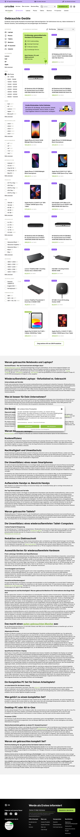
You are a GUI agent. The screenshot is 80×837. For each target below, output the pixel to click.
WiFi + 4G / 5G (12, 300)
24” (9, 148)
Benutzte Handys (9, 433)
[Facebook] (11, 814)
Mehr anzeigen (9, 67)
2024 (9, 126)
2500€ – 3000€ (12, 89)
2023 (9, 128)
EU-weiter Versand (41, 1)
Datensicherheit (57, 824)
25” (9, 146)
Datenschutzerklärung (34, 816)
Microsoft (10, 114)
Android (10, 163)
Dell (6, 59)
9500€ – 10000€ (13, 97)
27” (9, 143)
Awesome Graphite (13, 244)
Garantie (55, 822)
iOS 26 (9, 165)
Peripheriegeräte (41, 728)
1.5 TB (9, 227)
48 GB (9, 210)
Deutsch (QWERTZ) (11, 282)
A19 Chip (10, 190)
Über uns (43, 827)
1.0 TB (9, 230)
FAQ (30, 824)
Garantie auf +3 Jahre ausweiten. (14, 585)
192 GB (10, 205)
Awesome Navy (12, 247)
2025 (9, 123)
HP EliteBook (18, 372)
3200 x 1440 (11, 272)
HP (5, 61)
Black (9, 249)
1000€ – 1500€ (12, 82)
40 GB (9, 212)
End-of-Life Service (30, 544)
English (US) (11, 286)
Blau (9, 252)
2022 (9, 131)
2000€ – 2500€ (12, 87)
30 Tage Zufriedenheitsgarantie (14, 1)
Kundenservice (33, 822)
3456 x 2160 (11, 269)
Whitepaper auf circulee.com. (13, 533)
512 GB (10, 232)
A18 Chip (10, 185)
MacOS (10, 173)
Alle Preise (11, 74)
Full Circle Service (57, 827)
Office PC (37, 687)
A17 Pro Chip (11, 183)
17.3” (9, 151)
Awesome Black (12, 242)
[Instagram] (16, 814)
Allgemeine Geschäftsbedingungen (70, 822)
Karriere (31, 827)
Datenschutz (68, 826)
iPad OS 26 (11, 170)
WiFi (9, 295)
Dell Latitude (34, 372)
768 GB (10, 202)
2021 (9, 133)
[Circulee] (9, 6)
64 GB (9, 207)
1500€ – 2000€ (12, 84)
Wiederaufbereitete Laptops (12, 367)
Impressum (68, 833)
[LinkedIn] (6, 814)
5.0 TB (9, 222)
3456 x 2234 (11, 267)
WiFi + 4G (10, 298)
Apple (6, 64)
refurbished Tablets (36, 530)
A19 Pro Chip (11, 193)
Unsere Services (45, 824)
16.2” (9, 153)
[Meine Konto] (74, 6)
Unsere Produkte (45, 822)
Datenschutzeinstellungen (70, 829)
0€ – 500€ (11, 77)
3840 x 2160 (11, 264)
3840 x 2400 (12, 262)
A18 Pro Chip (11, 188)
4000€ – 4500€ (12, 94)
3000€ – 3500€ (12, 92)
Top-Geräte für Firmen (70, 1)
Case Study (44, 829)
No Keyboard (11, 288)
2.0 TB (9, 225)
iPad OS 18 (11, 168)
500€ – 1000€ (12, 79)
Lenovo (7, 56)
